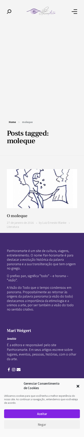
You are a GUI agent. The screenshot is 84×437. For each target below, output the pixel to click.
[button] (78, 386)
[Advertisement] (42, 67)
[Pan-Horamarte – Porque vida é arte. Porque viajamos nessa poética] (41, 11)
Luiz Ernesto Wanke (54, 223)
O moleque (17, 215)
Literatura (13, 227)
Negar (42, 424)
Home (12, 122)
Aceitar (42, 414)
